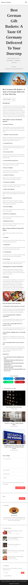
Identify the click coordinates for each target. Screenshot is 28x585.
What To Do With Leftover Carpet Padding (16, 550)
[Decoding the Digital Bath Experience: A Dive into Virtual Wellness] (5, 538)
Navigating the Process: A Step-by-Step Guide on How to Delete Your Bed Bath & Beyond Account (14, 447)
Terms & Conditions (23, 581)
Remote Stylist (6, 2)
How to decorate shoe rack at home (14, 407)
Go (22, 572)
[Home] (11, 66)
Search (4, 496)
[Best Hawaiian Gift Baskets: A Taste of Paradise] (5, 532)
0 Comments (17, 60)
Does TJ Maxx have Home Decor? (14, 544)
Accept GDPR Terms (8, 575)
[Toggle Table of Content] (12, 99)
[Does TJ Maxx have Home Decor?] (5, 545)
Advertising (3, 581)
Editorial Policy (8, 581)
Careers (18, 581)
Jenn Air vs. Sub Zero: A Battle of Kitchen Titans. (14, 424)
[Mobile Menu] (26, 2)
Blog (12, 60)
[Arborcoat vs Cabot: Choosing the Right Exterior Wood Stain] (5, 558)
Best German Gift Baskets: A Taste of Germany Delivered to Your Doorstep (14, 68)
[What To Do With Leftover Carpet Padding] (5, 551)
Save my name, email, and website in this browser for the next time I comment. (13, 483)
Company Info (14, 581)
